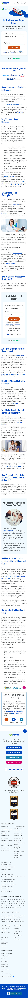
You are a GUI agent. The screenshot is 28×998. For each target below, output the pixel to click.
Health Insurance (18, 833)
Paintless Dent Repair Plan (7, 881)
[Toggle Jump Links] (26, 16)
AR (6, 899)
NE (16, 903)
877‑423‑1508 (19, 112)
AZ (8, 899)
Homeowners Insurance (7, 848)
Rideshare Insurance (6, 869)
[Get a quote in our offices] (21, 719)
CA (10, 899)
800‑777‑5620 (15, 713)
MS (7, 903)
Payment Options (18, 931)
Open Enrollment (17, 253)
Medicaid (13, 185)
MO (5, 903)
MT (9, 903)
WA (8, 907)
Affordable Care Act (9, 176)
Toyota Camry (4, 921)
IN (9, 901)
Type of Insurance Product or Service (12, 33)
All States (19, 907)
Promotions (4, 939)
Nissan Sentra (19, 919)
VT (6, 907)
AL (4, 899)
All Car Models (20, 921)
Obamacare (15, 204)
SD (19, 905)
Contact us (16, 928)
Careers (3, 935)
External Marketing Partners (8, 974)
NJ (21, 903)
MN (2, 903)
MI (24, 901)
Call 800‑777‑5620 (16, 334)
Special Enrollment (10, 263)
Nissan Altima (11, 919)
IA (3, 901)
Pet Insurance (17, 840)
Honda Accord (18, 917)
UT (2, 907)
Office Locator (5, 956)
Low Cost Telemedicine (19, 838)
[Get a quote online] (6, 719)
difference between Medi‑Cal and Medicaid (13, 374)
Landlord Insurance (6, 864)
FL (21, 899)
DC (17, 899)
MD (20, 901)
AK (2, 899)
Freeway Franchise (5, 932)
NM (23, 903)
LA (15, 901)
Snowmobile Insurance (6, 840)
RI (15, 905)
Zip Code (5, 40)
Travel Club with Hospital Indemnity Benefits (18, 855)
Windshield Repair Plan (7, 874)
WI (10, 907)
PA (13, 905)
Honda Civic (4, 919)
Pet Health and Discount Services (9, 884)
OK (9, 905)
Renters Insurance (5, 850)
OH (6, 905)
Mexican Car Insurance (19, 851)
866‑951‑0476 (15, 403)
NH (19, 903)
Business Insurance (6, 862)
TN (21, 905)
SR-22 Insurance (5, 843)
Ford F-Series (4, 917)
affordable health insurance (13, 466)
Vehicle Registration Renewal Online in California (13, 876)
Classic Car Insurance (6, 845)
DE (19, 899)
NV (2, 905)
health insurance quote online (14, 711)
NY (4, 905)
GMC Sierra (11, 917)
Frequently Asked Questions (18, 936)
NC (12, 903)
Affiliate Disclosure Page (15, 989)
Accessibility (17, 939)
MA (17, 901)
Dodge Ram (14, 915)
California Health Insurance (14, 104)
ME (22, 901)
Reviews (16, 933)
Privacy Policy (9, 324)
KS (11, 901)
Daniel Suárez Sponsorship (4, 942)
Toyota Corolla (12, 921)
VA (4, 907)
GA (23, 899)
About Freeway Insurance (5, 929)
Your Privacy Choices (6, 976)
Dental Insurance (18, 835)
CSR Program (4, 937)
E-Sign (2, 971)
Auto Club (3, 872)
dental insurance (8, 530)
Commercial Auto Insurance (8, 867)
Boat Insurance (5, 835)
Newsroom (4, 946)
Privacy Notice (4, 966)
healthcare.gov (5, 213)
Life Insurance (17, 830)
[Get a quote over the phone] (14, 719)
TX (23, 905)
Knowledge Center (6, 950)
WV (13, 907)
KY (13, 901)
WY (15, 907)
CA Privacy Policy (5, 969)
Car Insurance (4, 826)
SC (17, 905)
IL (7, 901)
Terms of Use (10, 52)
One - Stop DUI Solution (7, 891)
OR (11, 905)
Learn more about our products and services (14, 329)
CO (12, 899)
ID (5, 901)
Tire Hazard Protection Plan (8, 879)
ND (14, 903)
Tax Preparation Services (7, 889)
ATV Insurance (4, 838)
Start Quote (14, 47)
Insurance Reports (6, 953)
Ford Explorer (21, 915)
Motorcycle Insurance (6, 829)
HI (1, 901)
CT (15, 899)
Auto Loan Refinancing (6, 886)
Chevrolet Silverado (6, 915)
